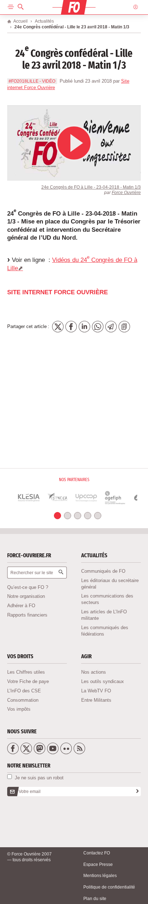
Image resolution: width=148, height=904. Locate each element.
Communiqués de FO (103, 571)
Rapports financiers (27, 615)
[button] (57, 515)
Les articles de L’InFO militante (104, 615)
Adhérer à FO (21, 605)
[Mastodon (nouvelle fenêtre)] (39, 748)
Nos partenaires (74, 479)
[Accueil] (73, 7)
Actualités (44, 21)
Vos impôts (19, 709)
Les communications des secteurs (107, 599)
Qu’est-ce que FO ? (27, 587)
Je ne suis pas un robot (38, 777)
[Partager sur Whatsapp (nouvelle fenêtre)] (97, 326)
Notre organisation (26, 596)
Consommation (22, 700)
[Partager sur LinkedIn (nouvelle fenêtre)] (84, 326)
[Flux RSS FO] (79, 748)
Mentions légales (100, 875)
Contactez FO (96, 852)
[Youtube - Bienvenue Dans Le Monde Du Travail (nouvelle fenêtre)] (53, 748)
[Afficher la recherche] (21, 7)
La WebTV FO (96, 690)
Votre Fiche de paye (28, 681)
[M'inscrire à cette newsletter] (138, 791)
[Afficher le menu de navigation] (11, 7)
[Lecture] (74, 143)
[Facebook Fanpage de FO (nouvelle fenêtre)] (13, 748)
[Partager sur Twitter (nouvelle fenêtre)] (58, 326)
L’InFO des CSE (24, 690)
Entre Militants (96, 700)
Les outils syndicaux (102, 681)
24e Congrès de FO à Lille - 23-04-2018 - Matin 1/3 (91, 187)
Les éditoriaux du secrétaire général (110, 584)
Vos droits (20, 656)
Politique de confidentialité (109, 887)
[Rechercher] (62, 573)
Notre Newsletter (28, 765)
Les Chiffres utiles (26, 672)
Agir (86, 656)
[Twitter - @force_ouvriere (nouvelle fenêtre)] (26, 748)
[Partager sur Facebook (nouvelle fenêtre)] (71, 326)
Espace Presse (98, 864)
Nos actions (93, 672)
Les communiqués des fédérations (104, 631)
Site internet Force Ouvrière (57, 292)
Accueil (20, 21)
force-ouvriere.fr (29, 555)
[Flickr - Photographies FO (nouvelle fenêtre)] (66, 748)
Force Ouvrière (126, 192)
